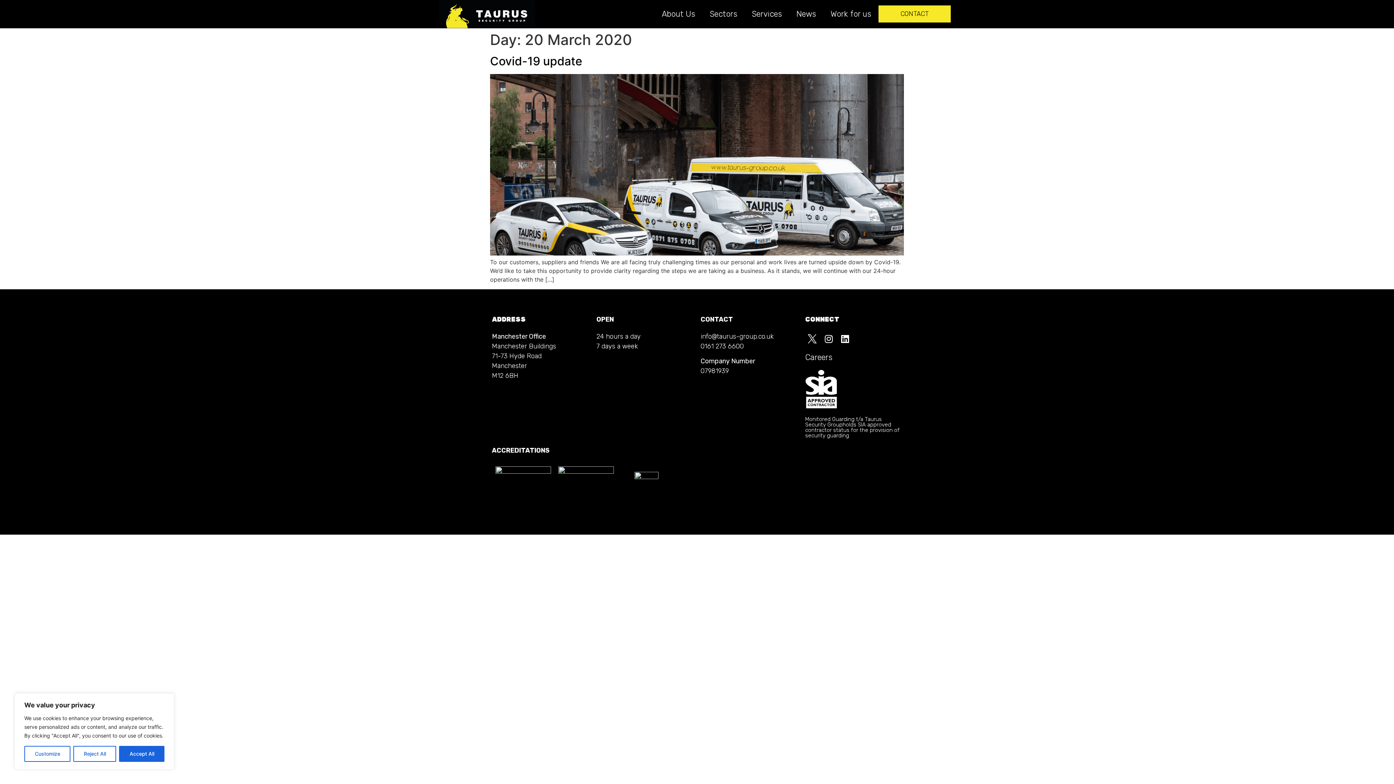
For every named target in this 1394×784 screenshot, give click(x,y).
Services (767, 14)
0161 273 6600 (722, 346)
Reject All (95, 754)
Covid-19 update (536, 61)
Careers (818, 357)
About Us (678, 14)
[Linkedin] (845, 339)
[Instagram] (829, 339)
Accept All (142, 754)
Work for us (851, 14)
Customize (47, 754)
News (806, 14)
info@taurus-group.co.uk (737, 336)
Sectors (723, 14)
